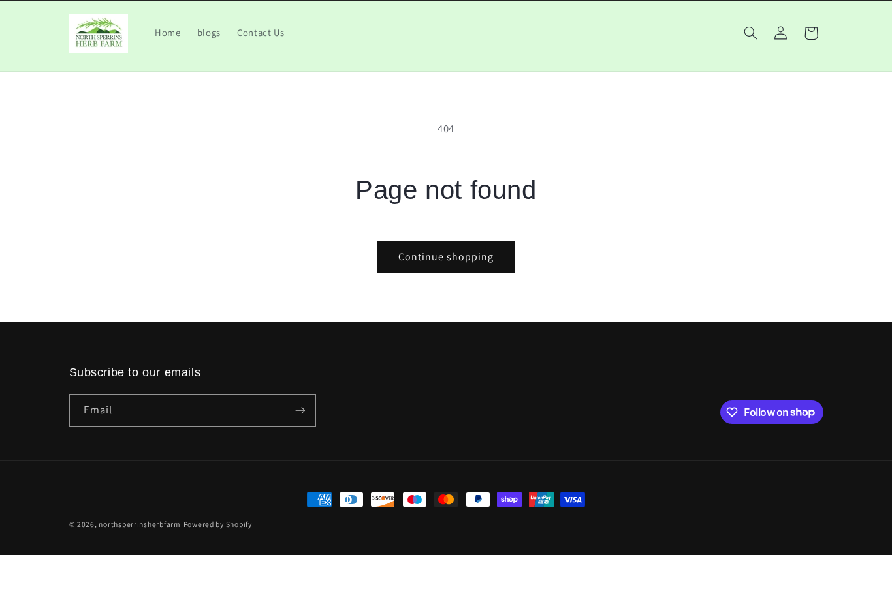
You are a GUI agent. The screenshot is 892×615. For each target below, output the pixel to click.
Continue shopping (446, 256)
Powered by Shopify (217, 524)
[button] (750, 33)
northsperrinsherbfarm (139, 524)
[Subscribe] (300, 410)
